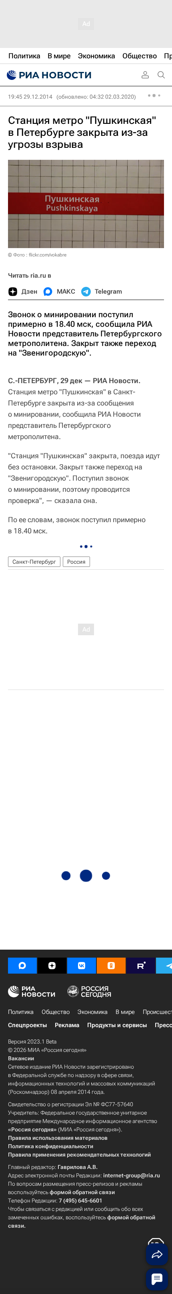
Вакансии (21, 1058)
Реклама (67, 1025)
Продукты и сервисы (117, 1025)
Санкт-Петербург (34, 562)
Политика (21, 1012)
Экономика (93, 1012)
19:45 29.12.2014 (30, 96)
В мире (125, 1012)
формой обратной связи (82, 1192)
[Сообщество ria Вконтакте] (81, 966)
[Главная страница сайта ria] (48, 75)
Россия (76, 562)
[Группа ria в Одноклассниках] (111, 966)
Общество (56, 1012)
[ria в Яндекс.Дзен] (52, 966)
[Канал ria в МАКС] (22, 966)
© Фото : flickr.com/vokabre (37, 255)
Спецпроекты (27, 1025)
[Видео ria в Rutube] (140, 966)
